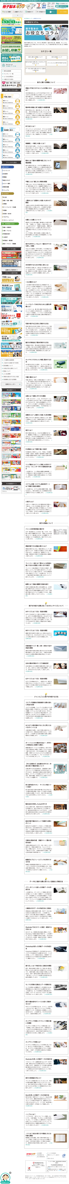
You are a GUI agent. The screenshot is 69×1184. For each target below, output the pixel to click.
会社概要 (39, 1153)
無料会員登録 (7, 71)
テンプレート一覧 (8, 74)
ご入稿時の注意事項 (8, 360)
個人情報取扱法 (41, 1156)
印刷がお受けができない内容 (11, 376)
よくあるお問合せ (8, 76)
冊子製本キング (28, 18)
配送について (6, 371)
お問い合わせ (50, 1158)
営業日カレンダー (10, 384)
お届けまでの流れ (8, 79)
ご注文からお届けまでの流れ (11, 363)
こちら (49, 1168)
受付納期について (8, 365)
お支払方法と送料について (10, 368)
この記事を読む (41, 100)
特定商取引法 (40, 1155)
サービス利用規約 (51, 1153)
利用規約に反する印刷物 (9, 379)
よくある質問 (6, 374)
